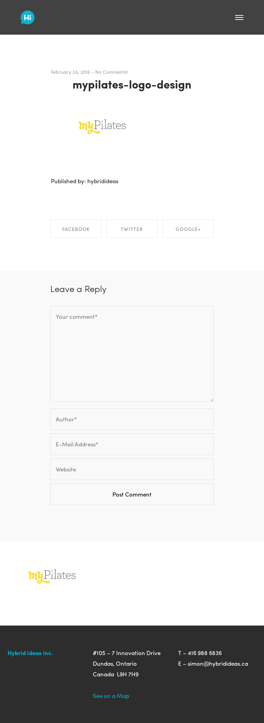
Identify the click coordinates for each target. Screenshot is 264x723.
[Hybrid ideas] (28, 15)
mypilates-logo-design (132, 83)
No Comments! (111, 71)
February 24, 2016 (70, 71)
